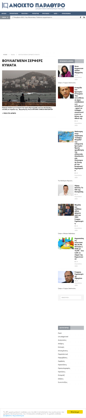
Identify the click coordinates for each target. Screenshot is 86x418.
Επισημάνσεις (63, 351)
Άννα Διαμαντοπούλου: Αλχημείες (79, 69)
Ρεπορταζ (35, 13)
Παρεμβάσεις (62, 358)
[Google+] (84, 17)
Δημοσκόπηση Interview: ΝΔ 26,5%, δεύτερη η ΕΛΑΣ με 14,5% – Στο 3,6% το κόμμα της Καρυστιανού (79, 248)
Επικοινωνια (66, 13)
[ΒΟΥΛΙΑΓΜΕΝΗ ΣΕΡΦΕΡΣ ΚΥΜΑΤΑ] (29, 105)
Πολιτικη (24, 13)
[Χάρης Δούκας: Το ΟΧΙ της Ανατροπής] (66, 190)
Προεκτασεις (14, 13)
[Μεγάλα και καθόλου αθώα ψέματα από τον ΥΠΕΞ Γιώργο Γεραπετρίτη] (66, 210)
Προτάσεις (61, 372)
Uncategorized (63, 337)
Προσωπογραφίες (64, 368)
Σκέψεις (60, 379)
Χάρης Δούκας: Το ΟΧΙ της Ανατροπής (79, 189)
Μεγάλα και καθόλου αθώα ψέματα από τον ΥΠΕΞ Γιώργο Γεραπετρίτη (79, 214)
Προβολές (61, 361)
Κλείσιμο (75, 412)
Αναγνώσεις (62, 340)
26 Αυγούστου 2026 (78, 77)
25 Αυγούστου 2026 (78, 175)
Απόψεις (61, 344)
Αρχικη (4, 13)
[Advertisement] (43, 37)
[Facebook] (80, 17)
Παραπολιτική (63, 354)
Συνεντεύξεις (62, 382)
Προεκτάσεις (62, 365)
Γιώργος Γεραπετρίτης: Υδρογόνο (79, 275)
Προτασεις (45, 13)
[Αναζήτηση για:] (71, 297)
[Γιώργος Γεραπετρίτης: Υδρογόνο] (66, 277)
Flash (60, 333)
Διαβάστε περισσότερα (13, 415)
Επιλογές (61, 347)
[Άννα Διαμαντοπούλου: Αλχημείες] (66, 71)
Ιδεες (55, 13)
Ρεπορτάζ (61, 375)
